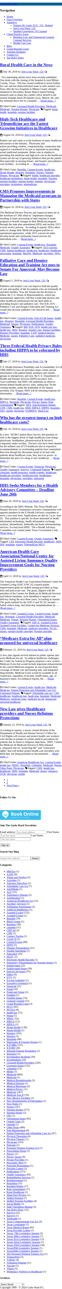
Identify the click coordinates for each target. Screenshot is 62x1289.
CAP (56, 693)
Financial (39, 466)
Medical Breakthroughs (19, 1080)
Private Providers (15, 1159)
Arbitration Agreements (19, 906)
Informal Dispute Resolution (21, 1051)
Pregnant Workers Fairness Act (23, 1148)
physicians (49, 181)
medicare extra (18, 699)
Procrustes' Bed (15, 1162)
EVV (9, 977)
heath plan (33, 696)
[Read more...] (48, 100)
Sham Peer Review (17, 1195)
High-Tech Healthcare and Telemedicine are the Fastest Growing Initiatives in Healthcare (28, 123)
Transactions (13, 1256)
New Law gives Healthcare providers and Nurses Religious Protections (26, 713)
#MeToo (11, 871)
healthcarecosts (30, 475)
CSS (11, 541)
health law (49, 169)
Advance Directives (17, 883)
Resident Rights (15, 1186)
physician (19, 410)
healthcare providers (10, 475)
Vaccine (11, 1265)
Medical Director (15, 1083)
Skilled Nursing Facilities (20, 1201)
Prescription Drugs (16, 1151)
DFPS (10, 945)
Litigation (37, 765)
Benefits (21, 169)
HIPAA (4, 402)
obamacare (50, 699)
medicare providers (38, 628)
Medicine (5, 335)
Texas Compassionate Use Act (22, 1221)
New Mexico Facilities (18, 1098)
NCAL (53, 628)
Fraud (10, 989)
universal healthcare (10, 702)
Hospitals (30, 172)
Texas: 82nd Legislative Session (23, 1242)
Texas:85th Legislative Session (23, 1248)
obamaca (52, 771)
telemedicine (30, 184)
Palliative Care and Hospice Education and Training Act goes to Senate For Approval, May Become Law (30, 267)
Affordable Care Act (17, 886)
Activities (12, 880)
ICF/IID (11, 1048)
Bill (25, 327)
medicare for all (36, 699)
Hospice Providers (9, 332)
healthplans (45, 475)
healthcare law (19, 696)
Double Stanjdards (16, 951)
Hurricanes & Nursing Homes (22, 1042)
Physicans (34, 109)
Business (11, 924)
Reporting (12, 1183)
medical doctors (46, 332)
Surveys (25, 469)
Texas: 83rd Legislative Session (23, 1245)
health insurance (19, 472)
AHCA (36, 622)
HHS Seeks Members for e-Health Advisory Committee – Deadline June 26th (29, 489)
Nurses (40, 172)
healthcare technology (11, 178)
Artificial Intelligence (18, 909)
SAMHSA (31, 410)
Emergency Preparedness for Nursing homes (30, 962)
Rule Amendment (16, 1189)
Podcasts (11, 1145)
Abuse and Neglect (17, 877)
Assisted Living (25, 613)
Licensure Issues (15, 1065)
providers (5, 184)
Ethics (10, 974)
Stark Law (43, 410)
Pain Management (16, 1130)
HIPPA (45, 408)
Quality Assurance (20, 247)
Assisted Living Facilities (13, 625)
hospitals (12, 112)
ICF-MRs (12, 1045)
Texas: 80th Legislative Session (23, 1236)
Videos (10, 1268)
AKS (28, 405)
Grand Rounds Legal (18, 1003)
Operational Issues (47, 619)
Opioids (11, 1124)
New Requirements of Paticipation (24, 1101)
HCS (9, 1006)
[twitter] (18, 808)
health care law (49, 327)
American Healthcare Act (30, 762)
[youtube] (33, 808)
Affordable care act (42, 693)
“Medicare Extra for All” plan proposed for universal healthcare (28, 640)
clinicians (5, 472)
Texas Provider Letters (18, 1230)
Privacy (11, 1154)
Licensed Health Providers (31, 106)
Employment (13, 965)
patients (39, 181)
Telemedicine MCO (34, 544)
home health (30, 178)
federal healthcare (16, 250)
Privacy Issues (39, 402)
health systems (36, 472)
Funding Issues (14, 998)
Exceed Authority (16, 980)
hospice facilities (51, 330)
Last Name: (37, 835)
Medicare (5, 109)
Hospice (19, 172)
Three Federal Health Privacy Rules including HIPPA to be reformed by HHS (31, 350)
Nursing (52, 178)
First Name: (53, 832)
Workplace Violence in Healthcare (24, 1271)
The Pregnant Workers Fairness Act (25, 1254)
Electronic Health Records (29, 541)
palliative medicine (45, 335)
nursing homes (26, 181)
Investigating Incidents (18, 1056)
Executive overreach (17, 983)
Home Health (7, 172)
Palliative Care (26, 335)
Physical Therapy (16, 1139)
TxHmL (11, 1259)
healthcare (44, 250)
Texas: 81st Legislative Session (23, 1239)
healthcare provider (49, 175)
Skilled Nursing (15, 1198)
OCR (3, 774)
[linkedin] (25, 808)
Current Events (35, 169)
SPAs (57, 253)
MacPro (27, 253)
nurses (14, 335)
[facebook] (10, 808)
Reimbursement (15, 1180)
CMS (3, 250)
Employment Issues (17, 968)
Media (10, 1071)
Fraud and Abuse (15, 992)
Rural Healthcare (15, 1192)
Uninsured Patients (40, 469)
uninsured (39, 478)
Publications (37, 324)
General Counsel (15, 1001)
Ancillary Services (16, 903)
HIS (2, 544)
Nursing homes (14, 1112)
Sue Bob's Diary (15, 1209)
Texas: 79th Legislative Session (23, 1233)
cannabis (11, 927)
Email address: (8, 832)
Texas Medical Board (18, 1227)
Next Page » (13, 785)
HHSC (15, 765)
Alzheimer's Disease (17, 895)
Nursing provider (43, 631)
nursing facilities (26, 112)
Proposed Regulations (18, 1165)
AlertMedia (13, 889)
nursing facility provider (20, 631)
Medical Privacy (15, 1089)
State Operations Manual (19, 1206)
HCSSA (11, 1009)
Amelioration (13, 898)
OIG (2, 410)
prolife (21, 774)
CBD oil (11, 930)
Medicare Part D (15, 1095)
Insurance (12, 1053)
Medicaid (51, 106)
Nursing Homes (19, 109)
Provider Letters (15, 1168)
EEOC (10, 956)
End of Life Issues (43, 318)
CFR (2, 408)
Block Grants (14, 921)
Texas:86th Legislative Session (23, 1251)
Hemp (10, 1015)
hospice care (35, 330)
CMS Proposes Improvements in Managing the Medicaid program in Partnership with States (30, 195)
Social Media (13, 1204)
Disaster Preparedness (18, 948)
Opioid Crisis (14, 1121)
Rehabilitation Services (19, 1177)
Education (12, 953)
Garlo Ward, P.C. (9, 4)
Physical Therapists (17, 1136)
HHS (14, 330)
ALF (9, 892)
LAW (34, 332)
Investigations (14, 1059)
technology (16, 184)
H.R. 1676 (34, 327)
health (35, 175)
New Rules (12, 1103)
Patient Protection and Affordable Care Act (33, 690)
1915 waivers (50, 247)
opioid (9, 410)
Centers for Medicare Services (43, 625)
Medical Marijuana (16, 1086)
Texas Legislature (16, 1224)
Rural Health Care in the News (26, 65)
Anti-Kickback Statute (43, 405)
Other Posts (6, 768)
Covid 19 (11, 939)
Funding (11, 995)
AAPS (10, 874)
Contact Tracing (15, 936)
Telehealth (12, 1218)
